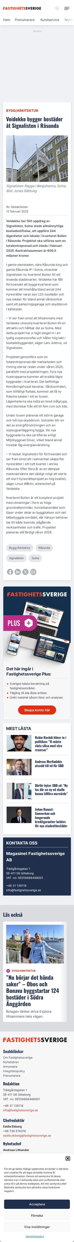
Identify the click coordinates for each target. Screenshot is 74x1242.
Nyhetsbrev (11, 1062)
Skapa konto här (37, 710)
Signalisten (16, 558)
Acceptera (37, 1204)
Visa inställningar (37, 1227)
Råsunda (44, 547)
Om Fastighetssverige (17, 1057)
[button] (68, 1158)
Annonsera (10, 1066)
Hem (6, 20)
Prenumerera (25, 20)
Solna (35, 558)
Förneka (37, 1216)
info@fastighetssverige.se (23, 890)
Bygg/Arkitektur (22, 110)
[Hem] (22, 8)
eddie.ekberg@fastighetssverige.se (27, 1135)
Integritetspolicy (35, 1236)
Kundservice (49, 20)
